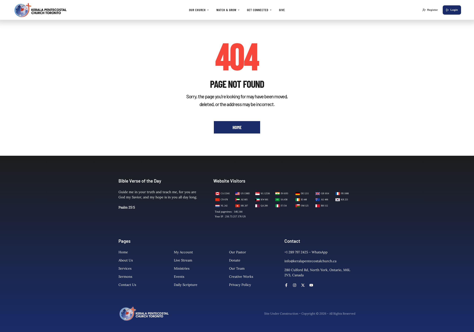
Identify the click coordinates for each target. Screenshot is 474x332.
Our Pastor (237, 252)
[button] (208, 10)
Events (179, 276)
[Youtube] (311, 285)
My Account (183, 252)
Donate (234, 260)
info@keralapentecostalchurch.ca (310, 261)
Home (123, 252)
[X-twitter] (303, 285)
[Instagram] (294, 285)
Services (124, 268)
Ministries (181, 268)
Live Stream (183, 260)
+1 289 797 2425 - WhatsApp (306, 252)
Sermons (125, 276)
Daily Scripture (185, 285)
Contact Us (127, 285)
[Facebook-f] (286, 285)
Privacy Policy (240, 285)
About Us (125, 260)
